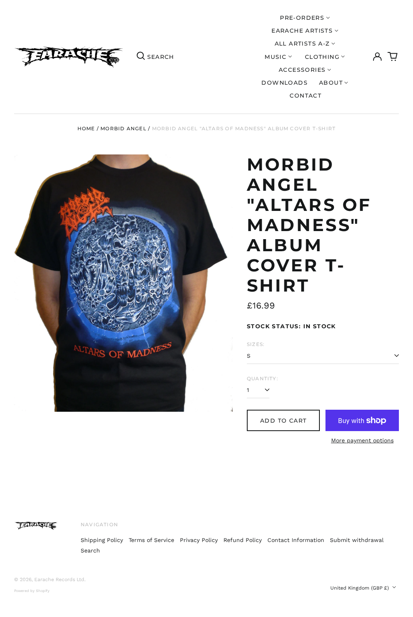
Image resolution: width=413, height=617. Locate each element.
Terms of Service (151, 540)
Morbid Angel (123, 128)
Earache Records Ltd (59, 579)
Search (90, 550)
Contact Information (295, 540)
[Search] (140, 57)
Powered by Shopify (32, 591)
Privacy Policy (199, 540)
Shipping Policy (102, 540)
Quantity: (262, 378)
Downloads (284, 82)
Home (86, 128)
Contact (305, 95)
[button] (392, 56)
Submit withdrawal (357, 540)
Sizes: (256, 344)
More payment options (362, 440)
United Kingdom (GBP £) (360, 588)
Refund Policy (242, 540)
